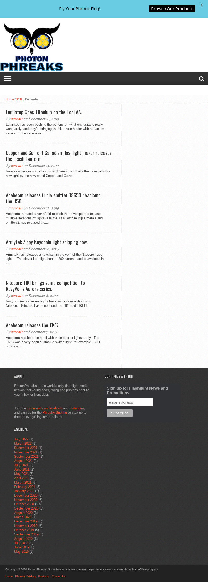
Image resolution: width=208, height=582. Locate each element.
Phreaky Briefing (55, 412)
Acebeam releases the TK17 (32, 325)
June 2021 (21, 469)
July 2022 (21, 439)
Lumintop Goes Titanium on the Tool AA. (44, 112)
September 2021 (26, 456)
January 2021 (24, 491)
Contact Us (59, 576)
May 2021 (21, 474)
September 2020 (26, 508)
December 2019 (25, 521)
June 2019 (21, 547)
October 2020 (24, 504)
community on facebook (44, 408)
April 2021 (21, 478)
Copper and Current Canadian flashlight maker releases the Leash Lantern (59, 156)
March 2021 (22, 482)
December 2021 (25, 448)
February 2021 (24, 487)
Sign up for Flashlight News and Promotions (137, 390)
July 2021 (21, 465)
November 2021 (25, 452)
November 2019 (25, 526)
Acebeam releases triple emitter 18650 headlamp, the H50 (54, 198)
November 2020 (25, 500)
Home (10, 99)
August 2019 (23, 539)
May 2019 (21, 552)
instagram (77, 408)
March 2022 (22, 443)
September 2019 (26, 534)
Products (43, 576)
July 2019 (21, 543)
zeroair (17, 119)
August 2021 (23, 461)
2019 (19, 99)
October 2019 (24, 530)
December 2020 (25, 495)
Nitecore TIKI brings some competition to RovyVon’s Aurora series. (45, 286)
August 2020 (23, 513)
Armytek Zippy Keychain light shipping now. (47, 242)
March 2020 (22, 517)
